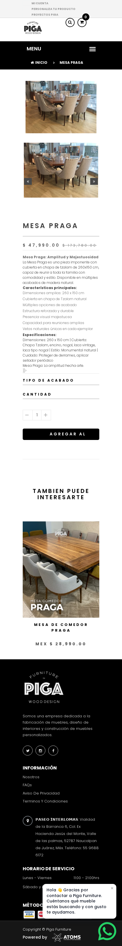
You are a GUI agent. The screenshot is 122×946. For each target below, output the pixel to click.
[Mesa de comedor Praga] (61, 569)
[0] (82, 22)
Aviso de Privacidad (41, 793)
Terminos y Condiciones (45, 801)
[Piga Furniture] (33, 27)
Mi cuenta (39, 3)
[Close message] (112, 888)
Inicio (41, 62)
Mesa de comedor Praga (61, 627)
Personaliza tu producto (53, 9)
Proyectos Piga (44, 15)
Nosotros (31, 777)
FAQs (27, 785)
